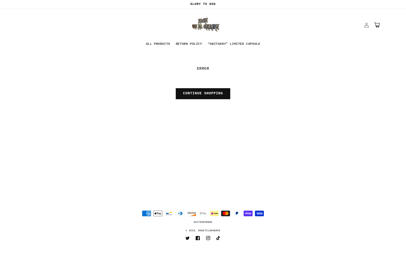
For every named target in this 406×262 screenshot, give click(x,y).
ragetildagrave (209, 230)
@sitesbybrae (203, 222)
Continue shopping (203, 93)
